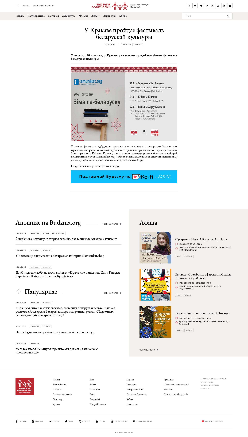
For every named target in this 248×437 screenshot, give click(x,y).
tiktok (71, 421)
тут (117, 166)
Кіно (92, 379)
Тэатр (92, 394)
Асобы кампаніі (207, 382)
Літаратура (68, 16)
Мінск (179, 295)
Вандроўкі (109, 16)
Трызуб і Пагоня (98, 404)
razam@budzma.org (144, 421)
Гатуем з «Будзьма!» (137, 394)
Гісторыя (53, 16)
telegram (56, 421)
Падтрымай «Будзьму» (43, 6)
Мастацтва (95, 389)
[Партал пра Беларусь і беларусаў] (120, 6)
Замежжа (138, 44)
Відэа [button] (94, 16)
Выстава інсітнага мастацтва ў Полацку (202, 313)
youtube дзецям (121, 421)
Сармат (130, 379)
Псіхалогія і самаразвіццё (176, 384)
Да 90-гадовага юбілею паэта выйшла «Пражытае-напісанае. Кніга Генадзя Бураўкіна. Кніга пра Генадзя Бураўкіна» (68, 274)
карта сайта (205, 389)
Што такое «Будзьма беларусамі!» (214, 379)
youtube (102, 421)
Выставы (187, 295)
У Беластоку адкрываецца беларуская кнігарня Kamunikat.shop (60, 255)
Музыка (83, 16)
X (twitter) (86, 421)
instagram (39, 421)
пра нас (25, 6)
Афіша (123, 16)
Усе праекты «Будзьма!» (210, 385)
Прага (179, 256)
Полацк (179, 330)
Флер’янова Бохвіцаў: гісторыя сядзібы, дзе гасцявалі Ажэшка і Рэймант (66, 239)
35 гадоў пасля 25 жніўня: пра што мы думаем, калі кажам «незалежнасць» (57, 351)
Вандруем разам (58, 233)
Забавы (130, 399)
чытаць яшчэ (110, 224)
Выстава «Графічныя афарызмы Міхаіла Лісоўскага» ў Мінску (203, 276)
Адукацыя (168, 379)
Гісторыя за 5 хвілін (62, 394)
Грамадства (127, 44)
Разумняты (132, 384)
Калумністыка (36, 16)
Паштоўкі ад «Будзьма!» (176, 394)
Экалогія (168, 389)
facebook (22, 421)
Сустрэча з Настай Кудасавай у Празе (201, 239)
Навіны (20, 16)
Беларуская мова (135, 389)
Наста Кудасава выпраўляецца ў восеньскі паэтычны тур (55, 332)
